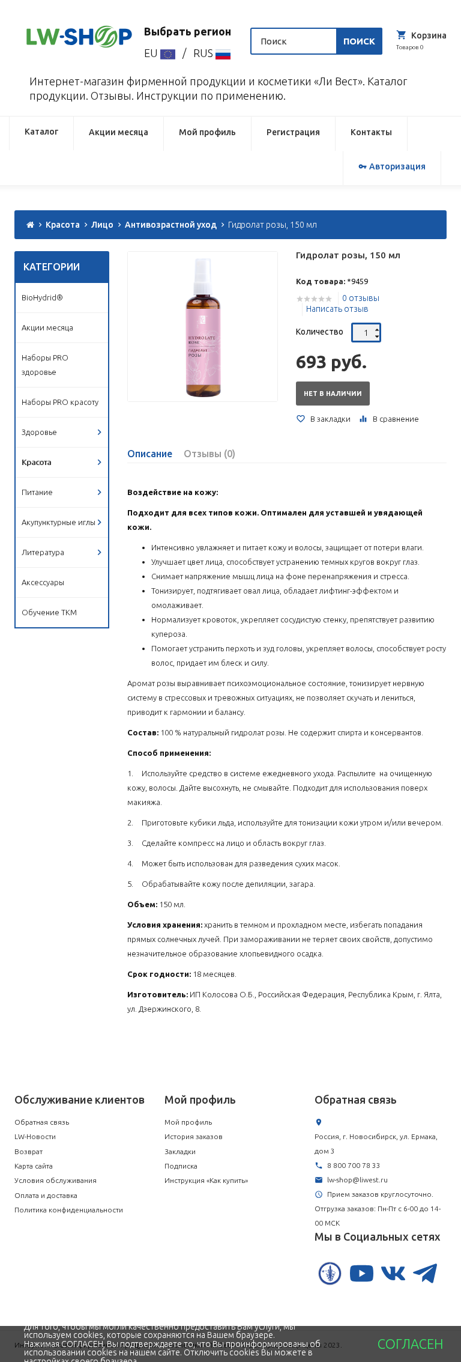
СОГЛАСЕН (410, 1344)
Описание (149, 453)
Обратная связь (41, 1122)
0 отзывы (360, 298)
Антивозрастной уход (171, 225)
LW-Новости (35, 1136)
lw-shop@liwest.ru (357, 1180)
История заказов (193, 1136)
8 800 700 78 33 (354, 1165)
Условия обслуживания (55, 1180)
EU (152, 53)
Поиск (359, 41)
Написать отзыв (337, 309)
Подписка (180, 1166)
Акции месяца (118, 132)
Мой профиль (207, 132)
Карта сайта (33, 1166)
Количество (319, 331)
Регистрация (293, 132)
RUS (204, 53)
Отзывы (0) (209, 453)
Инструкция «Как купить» (206, 1180)
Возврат (28, 1151)
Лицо (102, 225)
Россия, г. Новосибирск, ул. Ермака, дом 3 (376, 1143)
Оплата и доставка (45, 1195)
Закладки (180, 1151)
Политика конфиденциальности (68, 1210)
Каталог (41, 131)
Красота (63, 225)
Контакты (371, 132)
